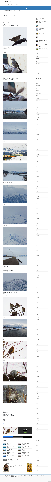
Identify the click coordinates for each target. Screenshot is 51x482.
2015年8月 (37, 322)
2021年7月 (37, 203)
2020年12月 (37, 215)
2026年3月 (37, 109)
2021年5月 (37, 206)
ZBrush (37, 61)
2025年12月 (37, 114)
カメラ (37, 68)
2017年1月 (37, 294)
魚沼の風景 (17, 459)
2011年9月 (37, 401)
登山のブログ (16, 475)
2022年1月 (37, 193)
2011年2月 (37, 413)
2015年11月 (37, 317)
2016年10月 (37, 299)
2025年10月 (37, 117)
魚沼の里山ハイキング (39, 95)
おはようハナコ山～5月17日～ (25, 446)
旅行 (37, 83)
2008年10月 (37, 460)
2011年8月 (37, 403)
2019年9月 (37, 240)
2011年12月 (37, 396)
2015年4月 (37, 329)
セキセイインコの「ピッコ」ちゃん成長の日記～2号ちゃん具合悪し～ (43, 45)
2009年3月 (37, 452)
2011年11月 (37, 398)
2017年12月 (37, 275)
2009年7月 (37, 445)
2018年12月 (37, 255)
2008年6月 (37, 467)
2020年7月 (37, 223)
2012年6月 (37, 386)
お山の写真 (21, 475)
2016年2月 (37, 312)
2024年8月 (37, 141)
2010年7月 (37, 425)
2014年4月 (37, 349)
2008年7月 (37, 465)
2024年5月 (37, 146)
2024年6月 (37, 144)
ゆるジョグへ (23, 449)
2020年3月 (37, 230)
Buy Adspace (42, 475)
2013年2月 (37, 373)
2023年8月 (37, 161)
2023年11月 (37, 156)
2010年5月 (37, 428)
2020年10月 (37, 218)
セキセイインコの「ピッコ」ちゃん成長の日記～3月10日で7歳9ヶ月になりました (43, 49)
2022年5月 (37, 186)
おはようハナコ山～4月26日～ (10, 452)
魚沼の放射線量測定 (38, 93)
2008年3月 (37, 470)
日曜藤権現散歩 (38, 85)
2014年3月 (37, 351)
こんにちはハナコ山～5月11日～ (11, 449)
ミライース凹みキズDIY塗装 (42, 21)
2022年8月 (37, 181)
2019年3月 (37, 250)
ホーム (5, 475)
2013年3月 (37, 371)
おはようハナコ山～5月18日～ (10, 446)
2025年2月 (37, 131)
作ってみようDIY (38, 78)
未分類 (37, 88)
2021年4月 (37, 208)
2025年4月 (37, 127)
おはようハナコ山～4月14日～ (25, 455)
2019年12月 (37, 235)
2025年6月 (37, 124)
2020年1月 (37, 233)
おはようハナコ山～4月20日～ (10, 455)
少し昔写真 (28, 475)
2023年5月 (37, 166)
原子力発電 (37, 80)
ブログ (37, 56)
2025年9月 (37, 119)
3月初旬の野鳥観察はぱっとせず (43, 40)
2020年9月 (37, 220)
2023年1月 (37, 173)
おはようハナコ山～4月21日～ (25, 452)
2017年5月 (37, 287)
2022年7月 (37, 183)
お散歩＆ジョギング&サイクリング (11, 459)
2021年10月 (37, 198)
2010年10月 (37, 420)
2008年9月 (37, 462)
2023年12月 (37, 154)
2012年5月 (37, 388)
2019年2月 (37, 252)
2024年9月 (37, 139)
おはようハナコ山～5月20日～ (25, 443)
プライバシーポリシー (7, 476)
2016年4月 (37, 309)
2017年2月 (37, 292)
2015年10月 (37, 319)
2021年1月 (37, 213)
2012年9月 (37, 381)
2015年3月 (37, 331)
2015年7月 (37, 324)
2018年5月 (37, 267)
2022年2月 (37, 191)
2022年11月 (37, 176)
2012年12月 (37, 376)
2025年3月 (37, 129)
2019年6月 (37, 245)
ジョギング (10, 460)
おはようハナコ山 (38, 63)
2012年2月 (37, 393)
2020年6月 (37, 225)
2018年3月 (37, 270)
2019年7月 (37, 243)
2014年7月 (37, 344)
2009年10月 (37, 440)
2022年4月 (37, 188)
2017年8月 (37, 282)
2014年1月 (37, 354)
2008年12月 (37, 457)
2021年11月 (37, 196)
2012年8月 (37, 383)
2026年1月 (37, 112)
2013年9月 (37, 361)
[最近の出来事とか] (29, 467)
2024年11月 (37, 136)
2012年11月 (37, 378)
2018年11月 (37, 257)
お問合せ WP (33, 475)
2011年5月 (37, 408)
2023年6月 (37, 164)
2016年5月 (37, 307)
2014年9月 (37, 341)
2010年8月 (37, 423)
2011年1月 (37, 415)
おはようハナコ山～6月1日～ (10, 443)
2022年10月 (37, 178)
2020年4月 (37, 228)
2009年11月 (37, 438)
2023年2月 (37, 171)
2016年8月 (37, 302)
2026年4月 (37, 107)
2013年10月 (37, 359)
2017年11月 (37, 277)
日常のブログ (8, 475)
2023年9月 (37, 159)
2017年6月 (37, 285)
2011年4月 (37, 410)
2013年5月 (37, 368)
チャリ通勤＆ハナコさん (39, 71)
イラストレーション (38, 66)
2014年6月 (37, 346)
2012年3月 (37, 391)
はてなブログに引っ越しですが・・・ (40, 15)
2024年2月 (37, 151)
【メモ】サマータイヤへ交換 (42, 33)
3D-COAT (37, 58)
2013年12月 (37, 356)
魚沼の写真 (24, 475)
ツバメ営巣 (37, 73)
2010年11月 (37, 418)
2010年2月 (37, 433)
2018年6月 (37, 265)
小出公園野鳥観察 (41, 36)
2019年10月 (37, 238)
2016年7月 (37, 304)
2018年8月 (37, 262)
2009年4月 (37, 450)
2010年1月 (37, 435)
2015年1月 (37, 334)
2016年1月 (37, 314)
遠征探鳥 (37, 90)
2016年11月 (37, 297)
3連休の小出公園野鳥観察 (42, 28)
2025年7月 (37, 122)
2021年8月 (37, 201)
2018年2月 (37, 272)
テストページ (37, 475)
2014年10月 (37, 339)
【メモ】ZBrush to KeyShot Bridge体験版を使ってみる (13, 466)
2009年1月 (37, 455)
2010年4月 (37, 430)
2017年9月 (37, 280)
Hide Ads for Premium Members (15, 476)
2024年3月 (37, 149)
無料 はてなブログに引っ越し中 (40, 18)
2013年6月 (37, 366)
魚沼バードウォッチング (39, 100)
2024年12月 (37, 134)
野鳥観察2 (12, 475)
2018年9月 (37, 260)
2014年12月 (37, 336)
